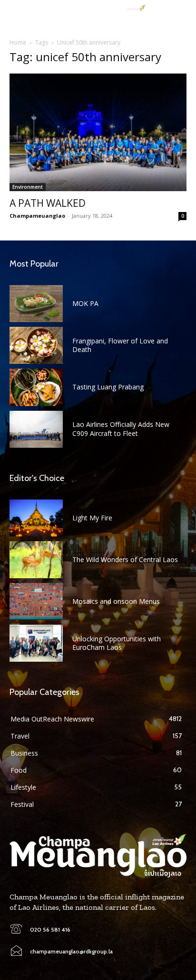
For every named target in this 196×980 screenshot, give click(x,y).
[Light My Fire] (36, 517)
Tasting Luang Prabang (108, 386)
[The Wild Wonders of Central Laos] (36, 559)
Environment (27, 187)
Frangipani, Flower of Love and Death (120, 345)
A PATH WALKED (48, 203)
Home (18, 42)
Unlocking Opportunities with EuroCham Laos (116, 643)
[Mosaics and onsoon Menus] (36, 601)
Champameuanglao (37, 215)
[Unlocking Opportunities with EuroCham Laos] (36, 643)
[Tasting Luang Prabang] (36, 387)
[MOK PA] (36, 303)
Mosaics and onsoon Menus (116, 601)
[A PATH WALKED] (98, 132)
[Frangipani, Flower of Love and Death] (36, 345)
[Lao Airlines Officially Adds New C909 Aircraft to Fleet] (36, 429)
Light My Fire (92, 517)
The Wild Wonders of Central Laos (125, 559)
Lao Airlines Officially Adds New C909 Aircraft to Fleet (120, 428)
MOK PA (85, 303)
